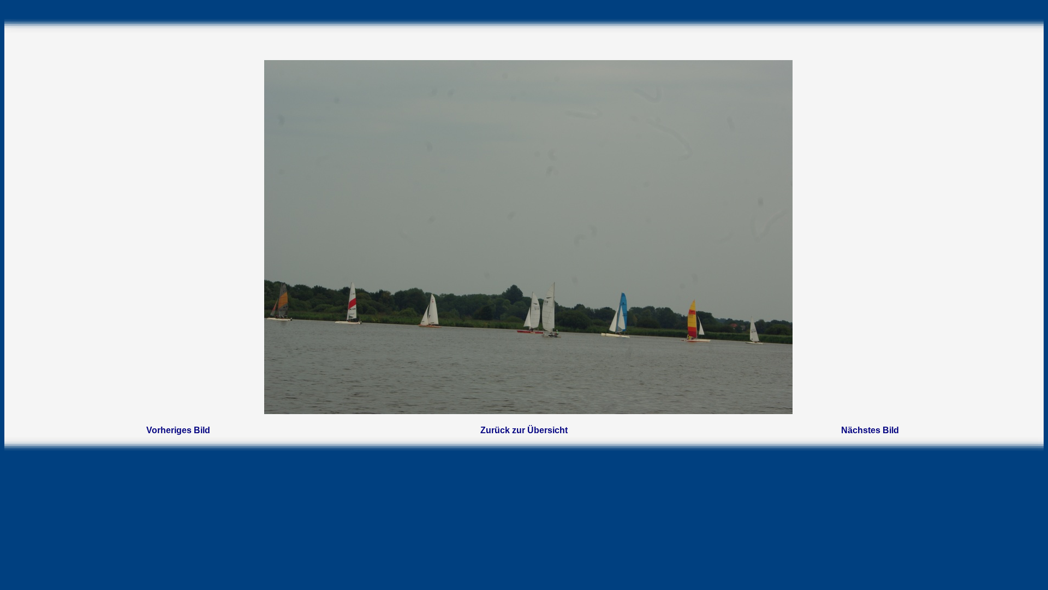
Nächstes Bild (870, 430)
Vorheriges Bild (178, 430)
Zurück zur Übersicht (524, 430)
